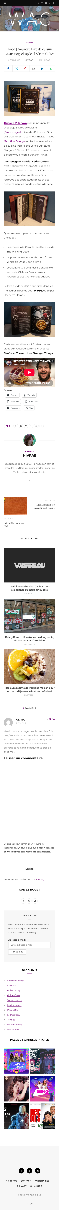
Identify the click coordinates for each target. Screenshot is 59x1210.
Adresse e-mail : (17, 939)
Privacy (22, 1186)
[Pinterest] (25, 68)
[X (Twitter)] (29, 1170)
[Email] (33, 68)
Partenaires (41, 1181)
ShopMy (40, 879)
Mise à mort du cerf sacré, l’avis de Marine (44, 506)
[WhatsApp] (51, 68)
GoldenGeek (13, 995)
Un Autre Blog (15, 1024)
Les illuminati (14, 1005)
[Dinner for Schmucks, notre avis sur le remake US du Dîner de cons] (42, 1116)
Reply (52, 719)
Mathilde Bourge (14, 141)
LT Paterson (13, 1015)
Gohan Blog (13, 990)
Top (30, 1204)
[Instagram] (37, 1170)
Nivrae (29, 60)
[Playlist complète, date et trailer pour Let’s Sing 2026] (16, 1062)
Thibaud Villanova (15, 123)
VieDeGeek (13, 1029)
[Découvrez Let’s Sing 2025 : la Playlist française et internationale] (42, 1089)
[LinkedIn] (42, 68)
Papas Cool (13, 1010)
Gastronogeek (13, 132)
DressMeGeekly (15, 980)
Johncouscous (14, 1000)
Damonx (11, 985)
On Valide (36, 1186)
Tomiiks (11, 1019)
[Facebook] (8, 68)
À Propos (11, 1181)
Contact (26, 1181)
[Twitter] (16, 68)
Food (29, 43)
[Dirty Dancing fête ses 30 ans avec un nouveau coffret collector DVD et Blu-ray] (16, 1089)
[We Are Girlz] (29, 18)
